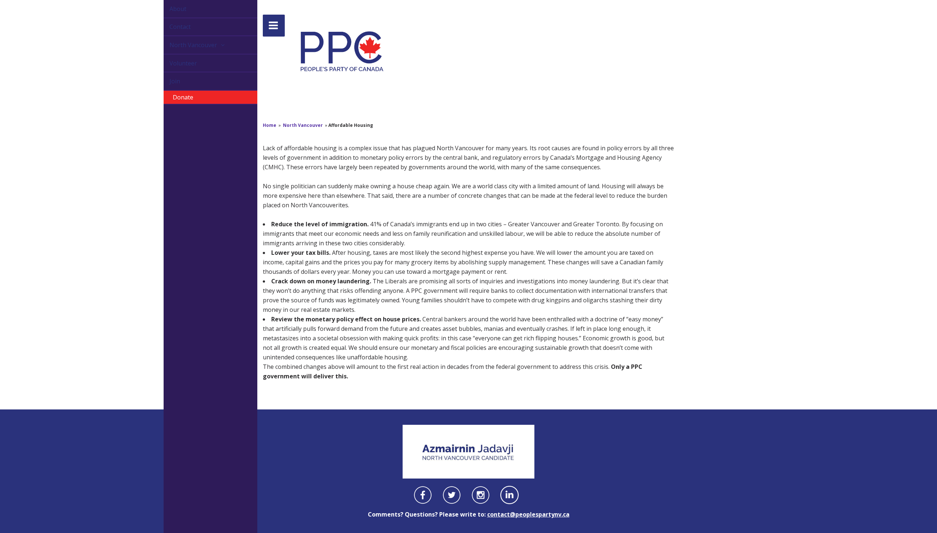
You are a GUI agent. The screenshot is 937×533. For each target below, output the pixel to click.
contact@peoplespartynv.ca (528, 514)
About (169, 9)
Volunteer (174, 63)
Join (166, 81)
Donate (174, 97)
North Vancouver (185, 45)
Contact (171, 27)
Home (269, 125)
